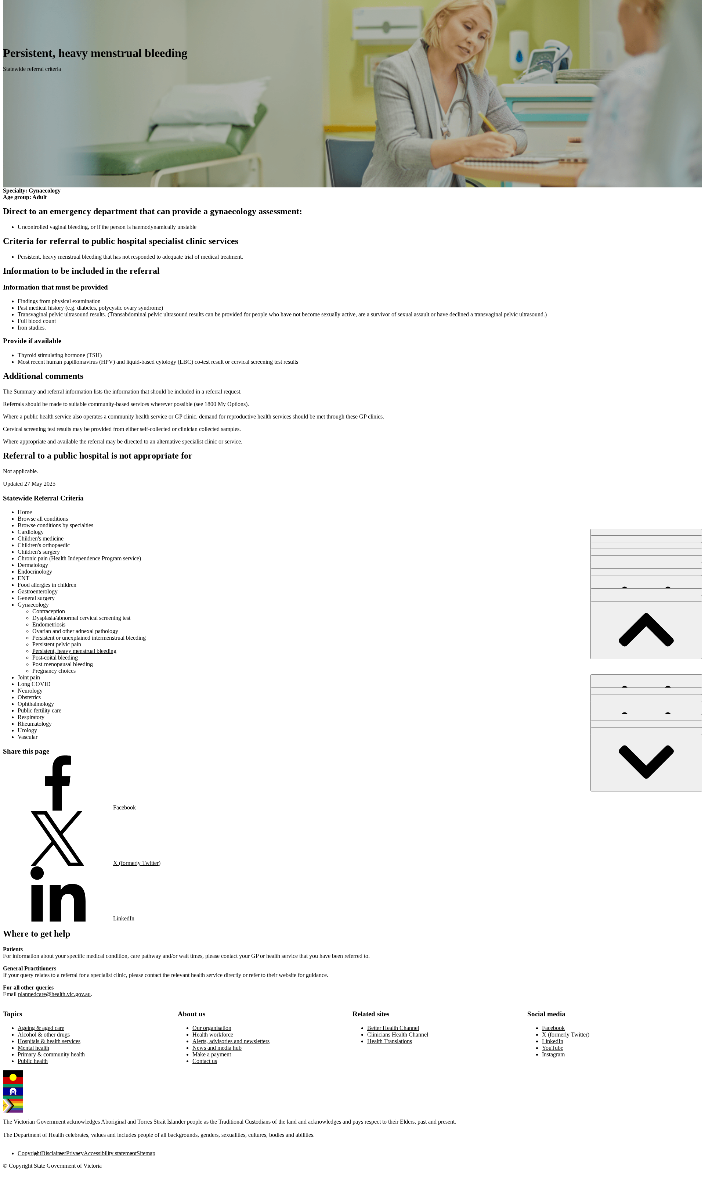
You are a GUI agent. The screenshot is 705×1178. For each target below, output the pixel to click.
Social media (546, 1014)
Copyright (29, 1153)
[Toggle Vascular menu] (646, 762)
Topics (12, 1014)
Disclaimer (53, 1153)
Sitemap (146, 1153)
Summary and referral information (53, 391)
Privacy (75, 1153)
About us (191, 1014)
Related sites (370, 1014)
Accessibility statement (110, 1153)
